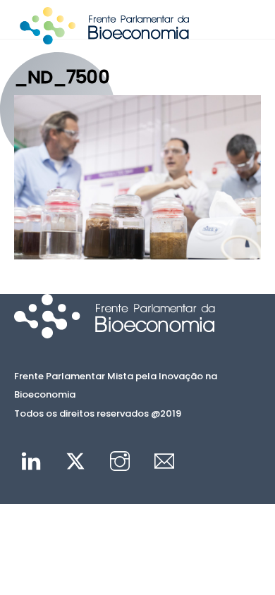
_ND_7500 (61, 77)
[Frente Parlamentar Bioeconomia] (104, 38)
